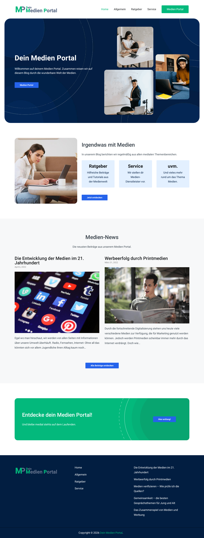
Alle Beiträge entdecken (102, 365)
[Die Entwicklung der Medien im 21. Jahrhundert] (57, 330)
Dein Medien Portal (111, 532)
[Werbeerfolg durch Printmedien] (147, 321)
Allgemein (120, 9)
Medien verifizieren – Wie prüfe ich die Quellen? (156, 489)
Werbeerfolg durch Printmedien (136, 258)
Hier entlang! (164, 419)
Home (104, 9)
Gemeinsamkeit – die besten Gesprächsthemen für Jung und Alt (154, 500)
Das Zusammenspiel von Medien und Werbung (156, 512)
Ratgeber (136, 9)
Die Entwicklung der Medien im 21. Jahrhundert (49, 260)
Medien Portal (175, 9)
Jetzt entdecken (94, 197)
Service (151, 9)
